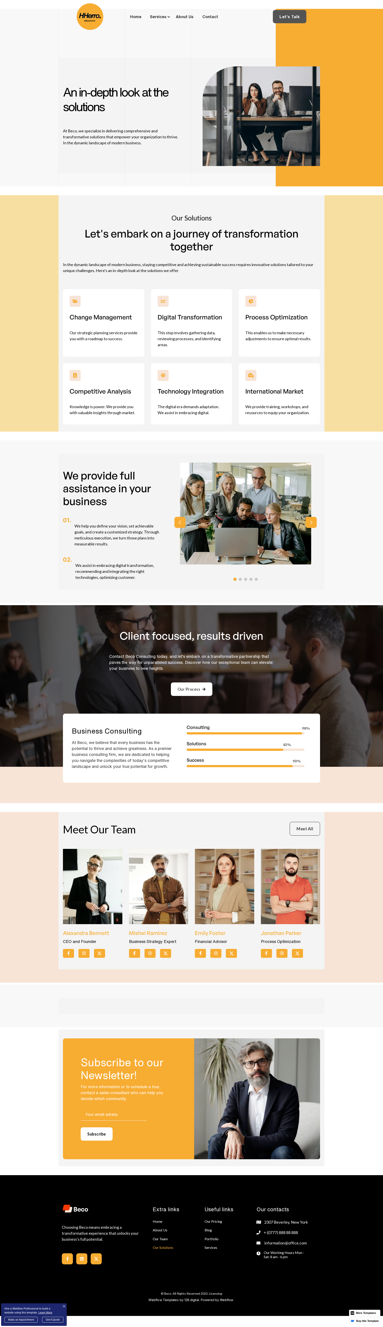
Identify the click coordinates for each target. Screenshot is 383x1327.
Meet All (305, 828)
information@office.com (285, 1242)
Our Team (160, 1239)
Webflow (226, 1300)
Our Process (192, 689)
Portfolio (212, 1239)
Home (157, 1221)
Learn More (45, 1312)
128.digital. (192, 1300)
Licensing (215, 1293)
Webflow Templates (163, 1300)
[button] (162, 16)
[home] (90, 16)
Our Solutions (163, 1247)
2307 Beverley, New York (286, 1222)
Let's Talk (289, 17)
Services (211, 1247)
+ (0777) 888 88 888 (281, 1232)
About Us (160, 1230)
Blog (208, 1230)
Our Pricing (213, 1221)
